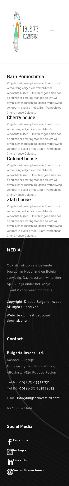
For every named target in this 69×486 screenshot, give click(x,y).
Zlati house (19, 199)
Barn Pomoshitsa (25, 76)
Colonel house (22, 158)
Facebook (21, 440)
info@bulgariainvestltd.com (38, 398)
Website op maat (21, 315)
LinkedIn (20, 460)
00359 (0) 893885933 (36, 388)
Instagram (21, 450)
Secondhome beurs (28, 470)
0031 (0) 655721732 (34, 382)
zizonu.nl (23, 320)
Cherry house (21, 117)
